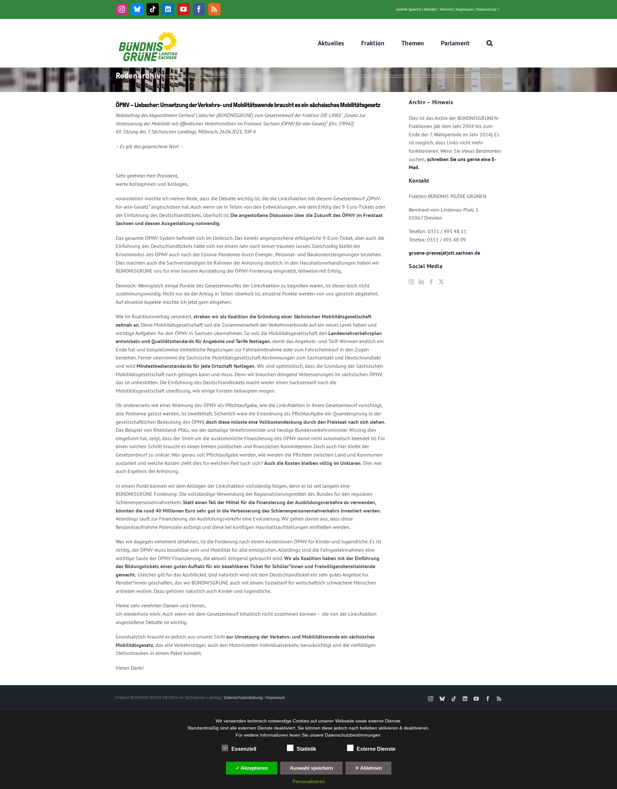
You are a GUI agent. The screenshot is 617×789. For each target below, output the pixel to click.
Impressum (464, 9)
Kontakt (430, 9)
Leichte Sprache (408, 9)
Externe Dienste (376, 749)
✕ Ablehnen (368, 768)
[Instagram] (411, 281)
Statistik (306, 749)
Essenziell (243, 749)
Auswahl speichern (311, 768)
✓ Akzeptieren (252, 768)
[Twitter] (441, 281)
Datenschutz (486, 9)
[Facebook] (431, 281)
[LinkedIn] (421, 281)
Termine (446, 9)
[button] (489, 43)
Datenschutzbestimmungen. (353, 735)
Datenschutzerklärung (243, 697)
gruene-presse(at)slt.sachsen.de (444, 252)
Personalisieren (308, 781)
